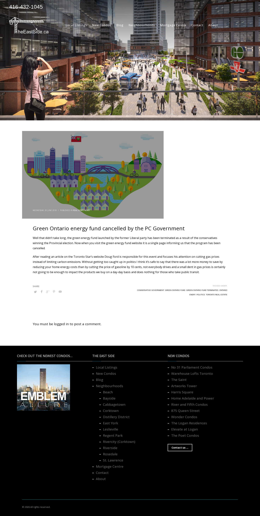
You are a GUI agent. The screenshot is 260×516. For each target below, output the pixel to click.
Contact (102, 472)
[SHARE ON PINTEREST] (54, 291)
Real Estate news (81, 210)
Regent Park (113, 435)
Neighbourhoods (109, 386)
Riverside (110, 448)
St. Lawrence (113, 460)
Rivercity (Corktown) (119, 441)
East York (110, 423)
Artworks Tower (184, 386)
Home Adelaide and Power (192, 398)
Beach (108, 392)
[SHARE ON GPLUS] (47, 291)
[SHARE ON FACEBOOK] (41, 291)
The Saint (179, 379)
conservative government (150, 290)
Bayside (109, 398)
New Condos (106, 373)
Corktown (111, 410)
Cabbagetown (114, 404)
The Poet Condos (185, 435)
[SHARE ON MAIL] (60, 291)
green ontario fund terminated (202, 290)
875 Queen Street (185, 410)
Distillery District (116, 417)
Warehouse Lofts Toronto (192, 373)
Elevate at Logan (184, 429)
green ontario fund (175, 290)
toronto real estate (216, 295)
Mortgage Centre (109, 466)
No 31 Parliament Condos (191, 367)
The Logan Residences (189, 423)
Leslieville (110, 429)
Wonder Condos (184, 417)
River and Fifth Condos (189, 404)
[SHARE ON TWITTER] (35, 291)
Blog (99, 379)
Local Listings (106, 367)
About (101, 479)
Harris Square (182, 392)
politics (201, 295)
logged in (62, 324)
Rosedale (110, 454)
